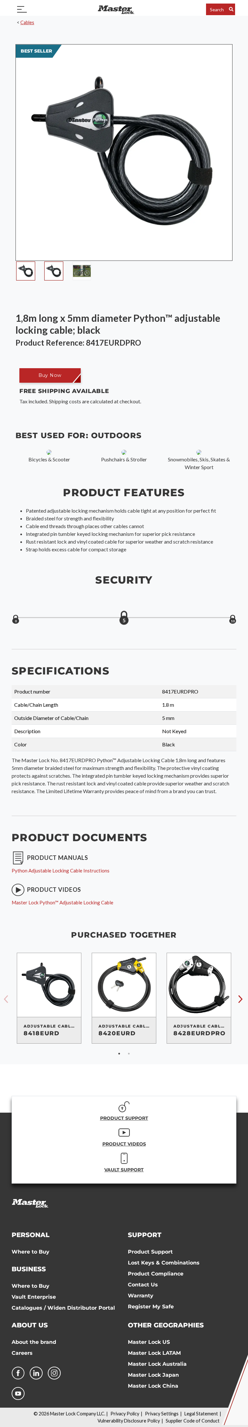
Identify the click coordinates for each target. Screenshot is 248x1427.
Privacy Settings (162, 1413)
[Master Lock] (116, 9)
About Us (30, 1325)
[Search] (231, 9)
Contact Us (143, 1285)
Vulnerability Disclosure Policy (129, 1420)
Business (29, 1269)
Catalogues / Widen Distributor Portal (63, 1308)
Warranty (140, 1296)
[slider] (124, 618)
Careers (22, 1353)
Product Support (150, 1252)
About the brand (34, 1342)
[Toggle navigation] (22, 9)
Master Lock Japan (153, 1375)
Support (144, 1235)
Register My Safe (151, 1307)
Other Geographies (166, 1325)
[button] (50, 375)
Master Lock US (149, 1342)
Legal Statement (201, 1413)
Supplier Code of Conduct (193, 1420)
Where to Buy (30, 1252)
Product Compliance (155, 1274)
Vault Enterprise (34, 1297)
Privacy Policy (124, 1413)
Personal (30, 1235)
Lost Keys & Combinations (164, 1263)
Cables (27, 22)
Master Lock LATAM (154, 1353)
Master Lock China (153, 1386)
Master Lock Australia (157, 1364)
